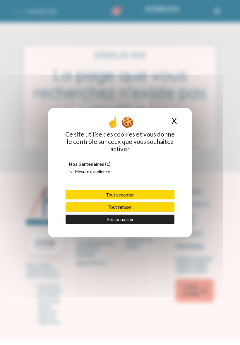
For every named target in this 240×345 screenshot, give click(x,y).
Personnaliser (120, 219)
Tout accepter (120, 194)
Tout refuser (120, 207)
